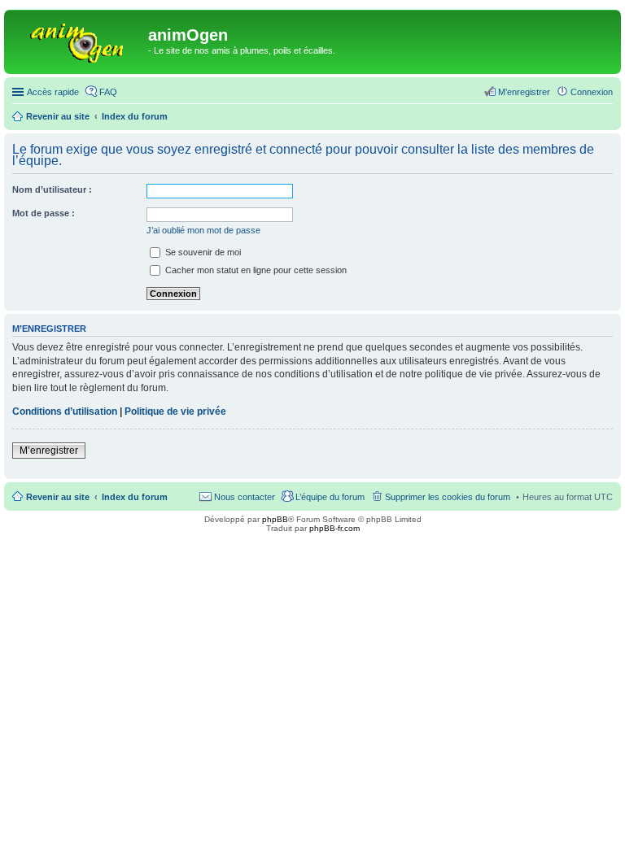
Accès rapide (53, 92)
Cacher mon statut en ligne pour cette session (255, 270)
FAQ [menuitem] (108, 92)
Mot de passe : (43, 213)
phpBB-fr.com (334, 528)
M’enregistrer (49, 450)
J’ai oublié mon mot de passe (203, 230)
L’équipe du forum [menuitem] (330, 497)
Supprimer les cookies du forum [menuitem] (447, 497)
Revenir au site (58, 497)
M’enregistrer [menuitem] (524, 92)
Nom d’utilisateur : (52, 189)
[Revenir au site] (78, 40)
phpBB (275, 519)
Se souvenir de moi (202, 252)
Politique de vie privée (175, 411)
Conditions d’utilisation (64, 411)
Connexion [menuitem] (591, 92)
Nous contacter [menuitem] (244, 497)
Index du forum (135, 497)
